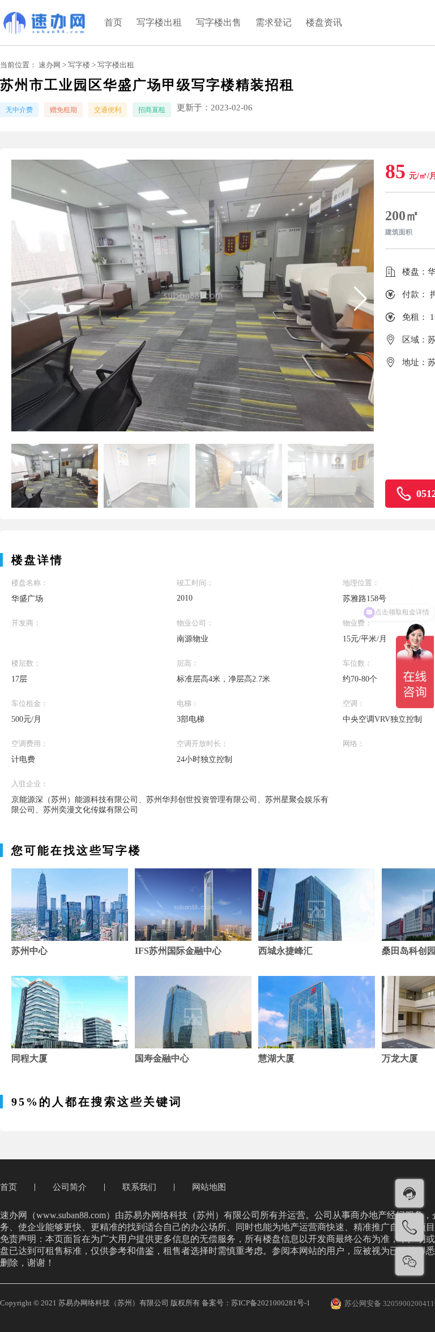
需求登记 (273, 22)
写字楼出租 (159, 22)
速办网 (50, 65)
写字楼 (79, 65)
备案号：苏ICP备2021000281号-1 (256, 1303)
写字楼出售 (218, 22)
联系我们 (139, 1187)
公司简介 (70, 1187)
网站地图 (209, 1187)
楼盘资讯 (324, 22)
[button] (360, 298)
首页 (113, 22)
